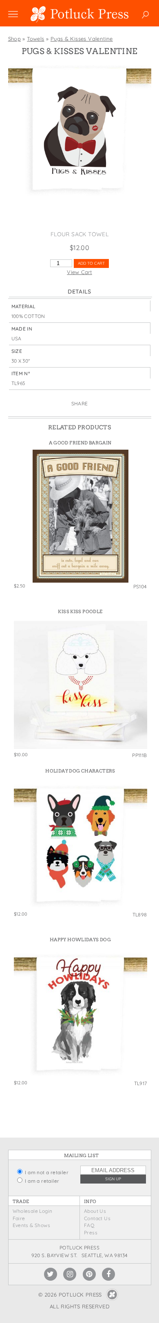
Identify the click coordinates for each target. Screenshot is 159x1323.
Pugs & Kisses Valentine (82, 38)
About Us (95, 1211)
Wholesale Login (33, 1211)
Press (90, 1232)
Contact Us (97, 1218)
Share (79, 403)
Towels (35, 38)
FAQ (89, 1225)
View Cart (79, 272)
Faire (19, 1218)
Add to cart (91, 263)
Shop (14, 38)
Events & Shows (31, 1225)
